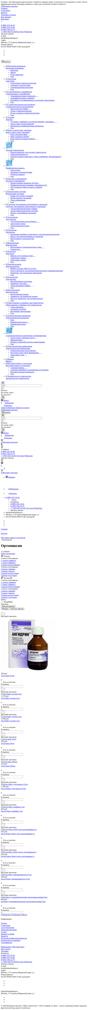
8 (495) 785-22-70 (8, 30)
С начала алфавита (8, 560)
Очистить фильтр (17, 609)
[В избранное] (3, 613)
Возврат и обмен (7, 934)
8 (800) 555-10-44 (8, 25)
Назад (13, 500)
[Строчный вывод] (3, 611)
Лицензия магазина (9, 930)
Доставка (4, 951)
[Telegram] (15, 915)
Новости (4, 936)
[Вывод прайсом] (4, 611)
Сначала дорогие (8, 571)
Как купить (5, 949)
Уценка (4, 923)
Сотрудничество (7, 928)
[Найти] (3, 397)
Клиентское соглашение (10, 940)
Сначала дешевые (8, 569)
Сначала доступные (9, 575)
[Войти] (2, 463)
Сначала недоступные (10, 573)
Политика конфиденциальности (14, 938)
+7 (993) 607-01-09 (16, 32)
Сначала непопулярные (10, 565)
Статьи (4, 932)
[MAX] (24, 915)
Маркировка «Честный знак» (13, 947)
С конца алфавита (8, 563)
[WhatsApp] (6, 915)
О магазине (5, 925)
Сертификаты (6, 943)
